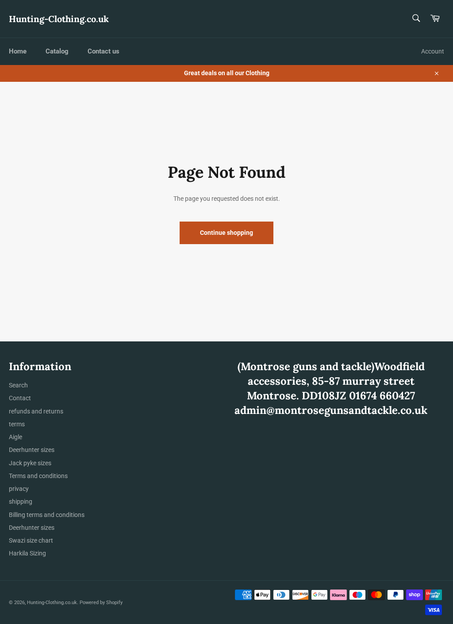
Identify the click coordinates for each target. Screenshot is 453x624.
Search (18, 385)
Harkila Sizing (27, 553)
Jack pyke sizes (30, 463)
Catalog (57, 51)
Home (18, 51)
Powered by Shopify (101, 602)
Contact (20, 398)
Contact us (103, 51)
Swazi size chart (31, 540)
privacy (19, 488)
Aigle (15, 436)
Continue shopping (226, 232)
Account (432, 51)
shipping (20, 501)
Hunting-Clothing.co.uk (59, 18)
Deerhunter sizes (31, 449)
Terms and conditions (38, 475)
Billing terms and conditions (46, 514)
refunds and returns (36, 411)
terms (17, 424)
